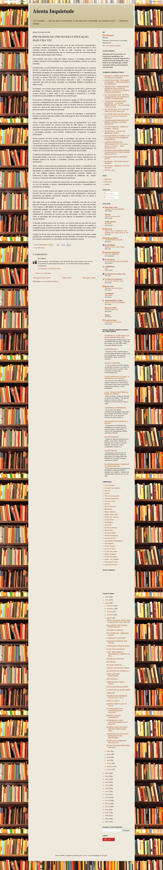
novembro (110, 609)
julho (109, 751)
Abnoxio (107, 490)
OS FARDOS (110, 662)
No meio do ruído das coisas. (114, 281)
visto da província (111, 564)
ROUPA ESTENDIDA (112, 437)
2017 (107, 791)
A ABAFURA (110, 693)
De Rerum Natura (111, 238)
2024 (107, 603)
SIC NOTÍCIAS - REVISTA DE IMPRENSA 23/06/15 (115, 132)
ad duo (107, 493)
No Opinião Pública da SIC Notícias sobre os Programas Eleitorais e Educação (117, 116)
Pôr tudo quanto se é (111, 309)
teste (106, 268)
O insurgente (109, 543)
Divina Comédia (111, 308)
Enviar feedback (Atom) (50, 281)
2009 (107, 815)
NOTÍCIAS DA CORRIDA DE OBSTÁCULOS (116, 741)
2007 (107, 822)
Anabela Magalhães (112, 252)
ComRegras (109, 293)
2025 (107, 600)
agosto (109, 618)
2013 (107, 803)
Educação (41, 248)
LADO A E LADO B (112, 701)
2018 (107, 788)
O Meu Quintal (110, 222)
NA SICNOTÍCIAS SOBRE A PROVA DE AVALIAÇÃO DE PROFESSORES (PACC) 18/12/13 (117, 152)
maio (109, 757)
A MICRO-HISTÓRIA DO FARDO (117, 668)
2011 (107, 809)
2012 (107, 806)
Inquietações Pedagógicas (114, 541)
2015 (107, 797)
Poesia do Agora (110, 554)
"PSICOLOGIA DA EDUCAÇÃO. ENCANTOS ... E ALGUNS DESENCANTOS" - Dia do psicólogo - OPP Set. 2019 (117, 104)
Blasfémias (108, 509)
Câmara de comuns (111, 517)
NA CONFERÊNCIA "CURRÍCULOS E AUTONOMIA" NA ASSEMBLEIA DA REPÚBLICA (117, 137)
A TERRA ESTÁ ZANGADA (115, 638)
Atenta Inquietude (53, 11)
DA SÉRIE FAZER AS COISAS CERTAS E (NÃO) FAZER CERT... (116, 729)
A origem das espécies (112, 488)
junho (109, 754)
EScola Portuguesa (111, 535)
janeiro (109, 769)
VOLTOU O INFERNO (112, 363)
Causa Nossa (109, 520)
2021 (107, 779)
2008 (107, 819)
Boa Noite (108, 223)
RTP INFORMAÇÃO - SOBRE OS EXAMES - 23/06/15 (116, 128)
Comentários (110, 197)
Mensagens (109, 193)
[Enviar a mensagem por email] (62, 245)
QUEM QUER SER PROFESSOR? (113, 675)
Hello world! (108, 295)
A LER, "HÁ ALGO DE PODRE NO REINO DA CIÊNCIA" (116, 393)
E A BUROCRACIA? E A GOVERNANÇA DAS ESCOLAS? (114, 710)
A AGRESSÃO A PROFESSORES (118, 646)
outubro (110, 612)
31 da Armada (109, 485)
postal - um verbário (112, 559)
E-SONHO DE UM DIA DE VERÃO (118, 690)
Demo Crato (109, 286)
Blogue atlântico (110, 512)
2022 (107, 776)
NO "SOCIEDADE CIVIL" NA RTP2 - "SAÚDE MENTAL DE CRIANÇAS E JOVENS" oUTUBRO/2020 (117, 97)
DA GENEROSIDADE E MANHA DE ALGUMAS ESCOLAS (117, 465)
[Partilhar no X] (66, 245)
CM (39, 45)
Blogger (104, 855)
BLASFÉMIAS (110, 245)
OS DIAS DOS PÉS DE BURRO (117, 687)
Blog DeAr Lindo (111, 207)
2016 (107, 794)
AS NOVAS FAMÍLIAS (114, 665)
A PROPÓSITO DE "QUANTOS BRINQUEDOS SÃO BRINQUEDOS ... (117, 736)
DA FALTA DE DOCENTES (115, 649)
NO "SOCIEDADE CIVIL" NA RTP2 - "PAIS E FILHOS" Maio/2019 (117, 110)
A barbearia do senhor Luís (115, 274)
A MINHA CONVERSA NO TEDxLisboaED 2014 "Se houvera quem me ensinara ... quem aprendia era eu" (116, 145)
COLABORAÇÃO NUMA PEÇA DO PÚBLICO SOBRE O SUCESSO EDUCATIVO (117, 122)
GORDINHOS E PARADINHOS (115, 408)
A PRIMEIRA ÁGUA (111, 349)
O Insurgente (110, 259)
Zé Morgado (109, 35)
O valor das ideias (111, 551)
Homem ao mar (110, 538)
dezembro (110, 606)
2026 (107, 597)
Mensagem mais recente (42, 278)
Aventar (108, 214)
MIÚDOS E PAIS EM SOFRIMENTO (113, 716)
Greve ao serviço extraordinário (115, 302)
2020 (107, 782)
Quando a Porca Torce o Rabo (114, 247)
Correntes (108, 525)
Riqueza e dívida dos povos (114, 288)
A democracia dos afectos (113, 322)
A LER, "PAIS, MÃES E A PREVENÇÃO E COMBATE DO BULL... (118, 654)
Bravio (107, 315)
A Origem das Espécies (113, 279)
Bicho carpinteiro (110, 506)
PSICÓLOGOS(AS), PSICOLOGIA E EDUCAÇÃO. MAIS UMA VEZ (118, 621)
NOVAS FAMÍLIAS (111, 450)
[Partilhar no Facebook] (68, 245)
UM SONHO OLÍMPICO (114, 630)
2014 (107, 800)
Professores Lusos (111, 562)
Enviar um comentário (43, 273)
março (109, 763)
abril (108, 760)
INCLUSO (108, 229)
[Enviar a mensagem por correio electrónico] (57, 245)
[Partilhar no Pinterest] (70, 245)
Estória (107, 184)
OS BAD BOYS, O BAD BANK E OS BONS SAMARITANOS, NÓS (117, 336)
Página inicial (66, 278)
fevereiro (110, 766)
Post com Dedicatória (112, 254)
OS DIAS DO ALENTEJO (115, 659)
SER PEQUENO (112, 679)
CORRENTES (110, 267)
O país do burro (110, 549)
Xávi (39, 258)
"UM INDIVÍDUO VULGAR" (113, 240)
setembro (110, 615)
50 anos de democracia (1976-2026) (116, 261)
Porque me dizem (111, 557)
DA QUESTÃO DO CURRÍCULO (117, 671)
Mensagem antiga (89, 278)
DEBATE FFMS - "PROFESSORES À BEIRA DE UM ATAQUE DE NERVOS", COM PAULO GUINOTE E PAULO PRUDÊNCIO (117, 89)
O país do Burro (111, 320)
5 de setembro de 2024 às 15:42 (49, 269)
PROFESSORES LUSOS (113, 301)
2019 (107, 785)
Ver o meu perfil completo (112, 46)
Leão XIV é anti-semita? (112, 216)
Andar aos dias (110, 501)
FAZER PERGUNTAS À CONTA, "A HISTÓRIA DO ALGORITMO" (117, 377)
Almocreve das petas (112, 496)
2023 (107, 773)
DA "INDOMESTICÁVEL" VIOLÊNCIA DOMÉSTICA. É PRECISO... (117, 722)
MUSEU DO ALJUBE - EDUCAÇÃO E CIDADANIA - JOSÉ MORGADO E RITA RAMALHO (117, 82)
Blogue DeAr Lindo (111, 514)
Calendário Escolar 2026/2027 (114, 209)
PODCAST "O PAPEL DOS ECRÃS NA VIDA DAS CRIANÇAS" (117, 77)
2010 (107, 812)
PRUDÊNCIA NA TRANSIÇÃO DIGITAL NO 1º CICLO (116, 697)
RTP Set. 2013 (110, 170)
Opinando (108, 179)
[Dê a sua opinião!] (64, 245)
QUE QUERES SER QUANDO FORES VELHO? (116, 626)
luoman (84, 855)
